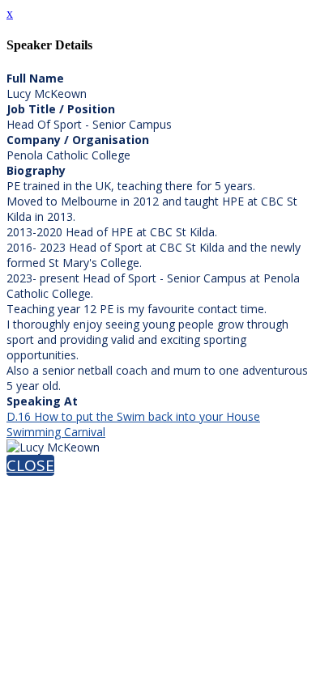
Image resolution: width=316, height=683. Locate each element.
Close (30, 465)
